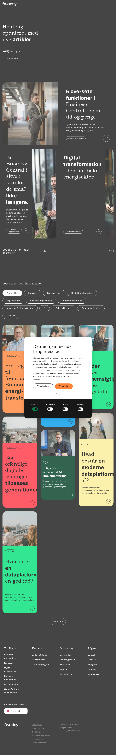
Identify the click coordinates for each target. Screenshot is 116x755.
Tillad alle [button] (64, 386)
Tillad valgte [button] (43, 386)
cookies (44, 358)
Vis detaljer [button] (57, 394)
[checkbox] (35, 407)
